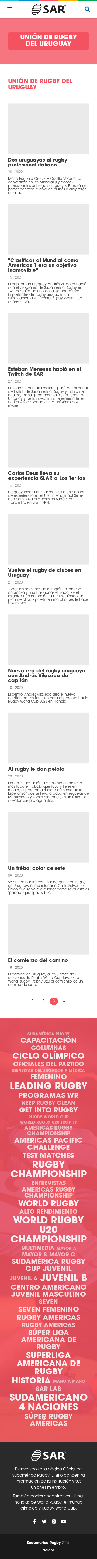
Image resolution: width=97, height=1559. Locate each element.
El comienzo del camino (38, 960)
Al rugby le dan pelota (36, 769)
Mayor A (66, 1249)
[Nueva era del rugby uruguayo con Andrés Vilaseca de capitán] (48, 640)
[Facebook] (34, 1521)
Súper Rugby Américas (49, 1420)
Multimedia (37, 1248)
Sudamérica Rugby (48, 1034)
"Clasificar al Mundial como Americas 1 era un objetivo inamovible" (43, 266)
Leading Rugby (49, 1087)
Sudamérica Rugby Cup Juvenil (48, 1266)
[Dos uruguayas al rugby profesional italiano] (48, 129)
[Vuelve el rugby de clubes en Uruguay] (48, 539)
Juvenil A (23, 1279)
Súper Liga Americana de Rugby (48, 1340)
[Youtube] (64, 1521)
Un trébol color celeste (36, 868)
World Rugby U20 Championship (49, 1230)
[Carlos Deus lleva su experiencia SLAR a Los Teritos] (48, 442)
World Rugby (48, 1204)
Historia (31, 1381)
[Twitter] (44, 1521)
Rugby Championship (49, 1170)
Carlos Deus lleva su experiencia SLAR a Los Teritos (46, 476)
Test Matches (48, 1156)
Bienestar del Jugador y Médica (48, 1071)
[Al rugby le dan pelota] (48, 738)
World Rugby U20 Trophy (48, 1123)
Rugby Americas (48, 1318)
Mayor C (62, 1255)
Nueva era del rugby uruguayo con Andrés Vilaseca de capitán (46, 676)
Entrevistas (49, 1183)
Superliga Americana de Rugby (48, 1364)
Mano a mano (69, 1382)
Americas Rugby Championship (48, 1131)
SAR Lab (48, 1389)
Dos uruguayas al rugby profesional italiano (37, 163)
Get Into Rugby (48, 1110)
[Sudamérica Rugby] (48, 9)
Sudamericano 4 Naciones (48, 1403)
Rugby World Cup (48, 1117)
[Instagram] (54, 1521)
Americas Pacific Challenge (48, 1144)
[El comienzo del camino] (48, 929)
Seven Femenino (48, 1310)
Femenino (48, 1077)
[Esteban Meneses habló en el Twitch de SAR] (48, 338)
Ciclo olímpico (48, 1056)
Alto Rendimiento (48, 1212)
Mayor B (34, 1255)
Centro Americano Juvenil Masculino (48, 1291)
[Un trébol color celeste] (48, 837)
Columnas (48, 1048)
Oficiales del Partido (48, 1065)
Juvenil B (63, 1278)
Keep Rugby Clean (48, 1103)
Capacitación (48, 1041)
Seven (48, 1302)
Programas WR (48, 1096)
